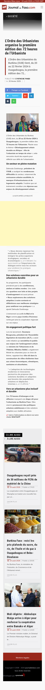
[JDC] (19, 7)
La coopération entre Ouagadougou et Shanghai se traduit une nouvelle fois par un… (22, 494)
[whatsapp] (13, 101)
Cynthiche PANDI (22, 79)
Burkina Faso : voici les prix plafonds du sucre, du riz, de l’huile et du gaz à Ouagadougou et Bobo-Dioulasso (22, 549)
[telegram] (7, 101)
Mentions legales (22, 658)
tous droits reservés (22, 671)
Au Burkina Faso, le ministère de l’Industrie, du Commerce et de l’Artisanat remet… (20, 567)
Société (13, 16)
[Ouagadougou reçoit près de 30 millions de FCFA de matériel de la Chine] (22, 456)
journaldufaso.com (32, 668)
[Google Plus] (25, 95)
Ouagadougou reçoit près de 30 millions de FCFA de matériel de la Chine (22, 479)
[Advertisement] (22, 223)
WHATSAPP (16, 417)
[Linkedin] (31, 95)
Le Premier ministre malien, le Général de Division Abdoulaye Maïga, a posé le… (22, 637)
